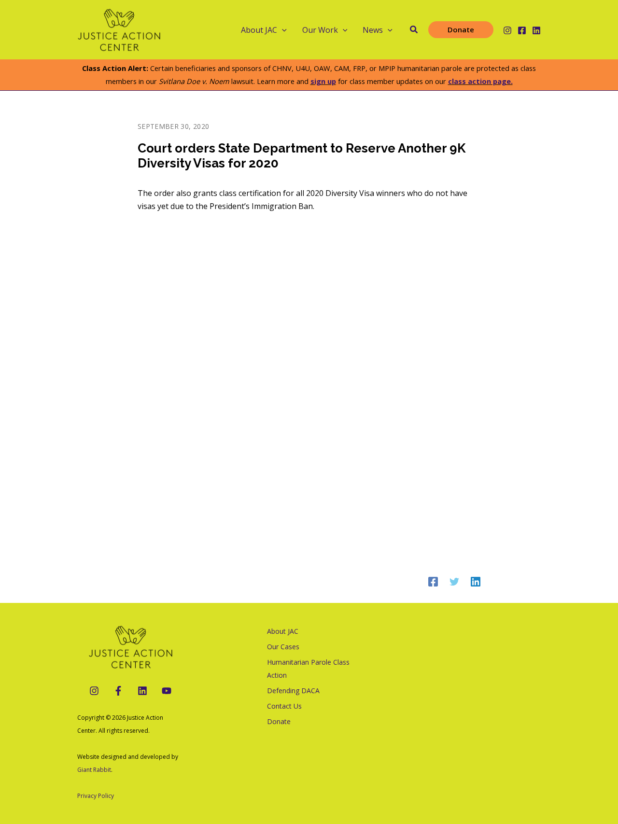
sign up (323, 81)
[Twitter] (454, 581)
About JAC (282, 631)
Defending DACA (293, 690)
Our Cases (283, 646)
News (373, 30)
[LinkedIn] (142, 691)
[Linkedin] (536, 30)
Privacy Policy (95, 796)
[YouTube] (166, 691)
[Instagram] (507, 30)
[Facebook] (522, 30)
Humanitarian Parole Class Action (308, 668)
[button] (282, 30)
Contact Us (284, 706)
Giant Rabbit (94, 770)
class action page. (480, 81)
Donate (279, 721)
